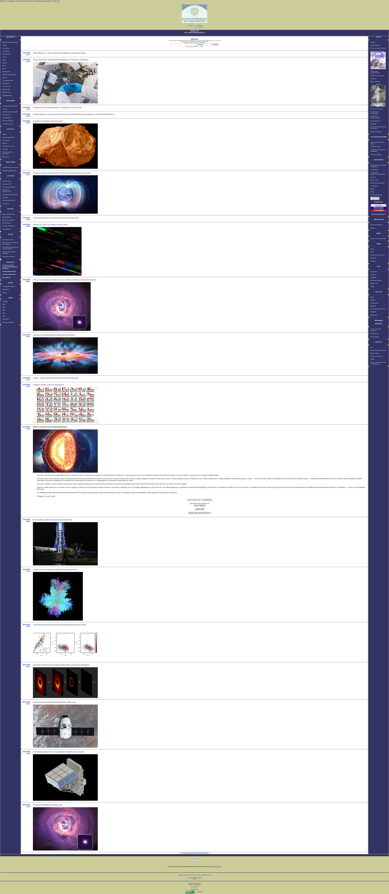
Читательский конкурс (9, 274)
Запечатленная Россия (8, 200)
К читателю (5, 48)
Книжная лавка (6, 92)
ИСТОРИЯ (10, 176)
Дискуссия (56, 1)
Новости (31, 1)
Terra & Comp (50, 496)
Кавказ (4, 60)
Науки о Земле (374, 180)
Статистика (203, 874)
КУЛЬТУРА (10, 129)
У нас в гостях (6, 86)
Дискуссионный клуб (8, 214)
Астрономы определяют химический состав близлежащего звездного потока (59, 624)
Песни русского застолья (377, 255)
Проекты (373, 300)
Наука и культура (375, 81)
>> (209, 853)
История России (7, 181)
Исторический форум (8, 226)
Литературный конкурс (9, 271)
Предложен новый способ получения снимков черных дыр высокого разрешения (61, 665)
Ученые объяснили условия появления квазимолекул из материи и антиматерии (61, 59)
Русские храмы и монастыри (7, 152)
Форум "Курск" (6, 223)
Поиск (372, 297)
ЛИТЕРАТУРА (10, 37)
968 (201, 853)
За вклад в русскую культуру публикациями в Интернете (10, 266)
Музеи (372, 249)
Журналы (373, 306)
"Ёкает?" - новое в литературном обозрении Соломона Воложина (55, 378)
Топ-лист (48, 1)
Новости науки (374, 353)
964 (190, 853)
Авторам (372, 274)
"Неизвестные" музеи (8, 146)
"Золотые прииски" (7, 120)
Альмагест (5, 197)
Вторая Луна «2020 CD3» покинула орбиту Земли (50, 224)
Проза (4, 65)
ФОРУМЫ (10, 209)
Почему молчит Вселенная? (378, 48)
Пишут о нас (374, 283)
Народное (373, 258)
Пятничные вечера (7, 239)
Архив (195, 874)
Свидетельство (192, 40)
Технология (373, 186)
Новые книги (6, 83)
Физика (372, 189)
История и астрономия (376, 75)
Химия (372, 192)
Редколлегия (373, 271)
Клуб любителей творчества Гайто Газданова (10, 247)
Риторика (5, 149)
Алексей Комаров (196, 884)
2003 (3, 304)
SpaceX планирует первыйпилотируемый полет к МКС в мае (54, 702)
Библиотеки (373, 315)
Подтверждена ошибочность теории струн (47, 805)
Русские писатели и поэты (377, 309)
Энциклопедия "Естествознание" (375, 117)
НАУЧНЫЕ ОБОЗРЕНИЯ (378, 137)
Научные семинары (376, 131)
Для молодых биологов (379, 214)
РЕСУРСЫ (378, 292)
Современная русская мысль (10, 167)
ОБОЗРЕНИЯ (10, 100)
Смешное (373, 261)
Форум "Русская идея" (8, 220)
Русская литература (376, 194)
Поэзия (4, 68)
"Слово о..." (5, 109)
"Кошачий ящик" (7, 117)
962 (185, 853)
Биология (373, 177)
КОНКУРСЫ (10, 262)
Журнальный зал (7, 95)
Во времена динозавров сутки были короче (48, 121)
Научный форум (7, 217)
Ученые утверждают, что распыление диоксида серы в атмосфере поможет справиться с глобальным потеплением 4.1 (74, 114)
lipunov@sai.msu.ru (214, 866)
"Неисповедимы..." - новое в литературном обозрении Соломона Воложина (59, 53)
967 (198, 853)
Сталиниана (5, 203)
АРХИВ (10, 298)
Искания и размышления (9, 74)
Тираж (372, 286)
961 (182, 853)
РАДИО (378, 233)
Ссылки (199, 874)
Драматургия (6, 71)
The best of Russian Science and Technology (378, 363)
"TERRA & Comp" (375, 146)
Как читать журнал (375, 280)
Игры (372, 252)
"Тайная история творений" (10, 112)
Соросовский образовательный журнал (377, 173)
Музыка (4, 143)
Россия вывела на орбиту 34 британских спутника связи (52, 519)
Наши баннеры (374, 337)
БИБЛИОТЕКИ (378, 219)
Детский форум (6, 229)
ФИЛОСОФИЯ (10, 162)
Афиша (4, 45)
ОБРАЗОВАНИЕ (379, 160)
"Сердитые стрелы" (7, 124)
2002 (3, 307)
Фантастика (5, 289)
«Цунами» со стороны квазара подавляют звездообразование (54, 335)
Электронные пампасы (8, 286)
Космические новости (376, 109)
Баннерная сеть (374, 333)
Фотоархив (5, 319)
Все (371, 347)
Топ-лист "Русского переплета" (375, 329)
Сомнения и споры (7, 80)
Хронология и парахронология (7, 190)
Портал (2, 1)
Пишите (24, 1)
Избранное (373, 312)
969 (204, 853)
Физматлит (373, 124)
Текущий (4, 301)
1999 (3, 316)
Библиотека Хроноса (376, 224)
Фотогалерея (6, 140)
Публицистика (6, 54)
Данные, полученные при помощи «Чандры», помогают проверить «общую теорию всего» (64, 279)
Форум (4, 292)
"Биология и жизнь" (376, 154)
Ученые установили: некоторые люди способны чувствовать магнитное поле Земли (62, 173)
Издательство (6, 89)
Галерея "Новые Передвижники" (194, 877)
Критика (4, 77)
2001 (3, 310)
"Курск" (4, 57)
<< (180, 853)
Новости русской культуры (10, 42)
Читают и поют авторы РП (378, 238)
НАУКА (378, 37)
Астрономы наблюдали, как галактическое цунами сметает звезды (56, 218)
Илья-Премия (6, 277)
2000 (3, 313)
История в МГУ (6, 184)
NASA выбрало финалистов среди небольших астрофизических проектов (58, 752)
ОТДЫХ (378, 244)
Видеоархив (5, 157)
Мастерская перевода (8, 256)
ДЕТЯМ (10, 282)
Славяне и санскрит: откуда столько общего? (48, 384)
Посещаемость (374, 303)
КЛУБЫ (10, 234)
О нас (18, 1)
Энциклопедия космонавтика (374, 112)
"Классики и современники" (10, 106)
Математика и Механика (377, 183)
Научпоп (372, 228)
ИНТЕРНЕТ (378, 323)
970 (207, 853)
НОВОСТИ (378, 342)
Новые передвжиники (8, 137)
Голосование (39, 1)
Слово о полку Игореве (8, 187)
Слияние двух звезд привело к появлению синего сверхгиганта (55, 569)
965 (193, 853)
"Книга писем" (6, 114)
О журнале (373, 277)
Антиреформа (374, 169)
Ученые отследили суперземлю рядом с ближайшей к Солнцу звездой (57, 107)
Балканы (4, 63)
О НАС (379, 266)
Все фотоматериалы (8, 322)
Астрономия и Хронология (10, 194)
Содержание (10, 1)
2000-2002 (379, 84)
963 (187, 853)
